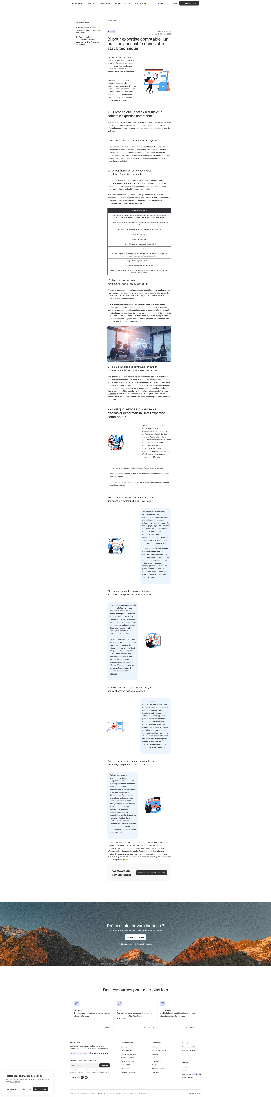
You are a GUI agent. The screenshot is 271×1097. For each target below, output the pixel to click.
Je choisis (27, 1089)
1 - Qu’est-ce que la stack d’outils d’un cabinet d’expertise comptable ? (88, 30)
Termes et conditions (97, 1093)
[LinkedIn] (82, 1077)
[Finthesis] (77, 3)
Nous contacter (140, 3)
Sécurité (133, 1093)
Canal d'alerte (143, 1093)
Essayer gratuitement (189, 3)
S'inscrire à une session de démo (151, 872)
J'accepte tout (40, 1089)
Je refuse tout (13, 1089)
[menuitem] (88, 30)
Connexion (173, 3)
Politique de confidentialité (79, 1093)
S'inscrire (104, 1065)
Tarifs (130, 3)
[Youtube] (86, 1077)
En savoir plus (15, 1082)
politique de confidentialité (99, 1072)
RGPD (126, 1093)
